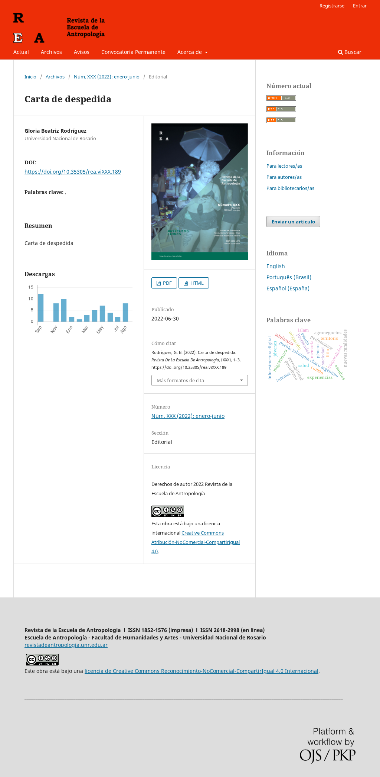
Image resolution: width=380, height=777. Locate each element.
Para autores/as (284, 177)
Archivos (51, 51)
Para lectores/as (284, 165)
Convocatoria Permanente (133, 51)
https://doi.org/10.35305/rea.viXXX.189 (72, 171)
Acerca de (190, 51)
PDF (167, 283)
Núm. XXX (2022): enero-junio (107, 76)
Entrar (360, 5)
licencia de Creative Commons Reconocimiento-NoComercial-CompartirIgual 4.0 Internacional (201, 670)
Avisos (81, 51)
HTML (196, 283)
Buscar (352, 51)
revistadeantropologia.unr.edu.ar (66, 644)
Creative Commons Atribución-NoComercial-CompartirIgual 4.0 (195, 542)
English (275, 266)
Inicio (30, 76)
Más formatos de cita (180, 380)
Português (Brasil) (288, 277)
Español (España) (287, 288)
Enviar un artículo (293, 221)
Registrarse (332, 5)
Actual (21, 51)
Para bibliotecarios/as (290, 188)
